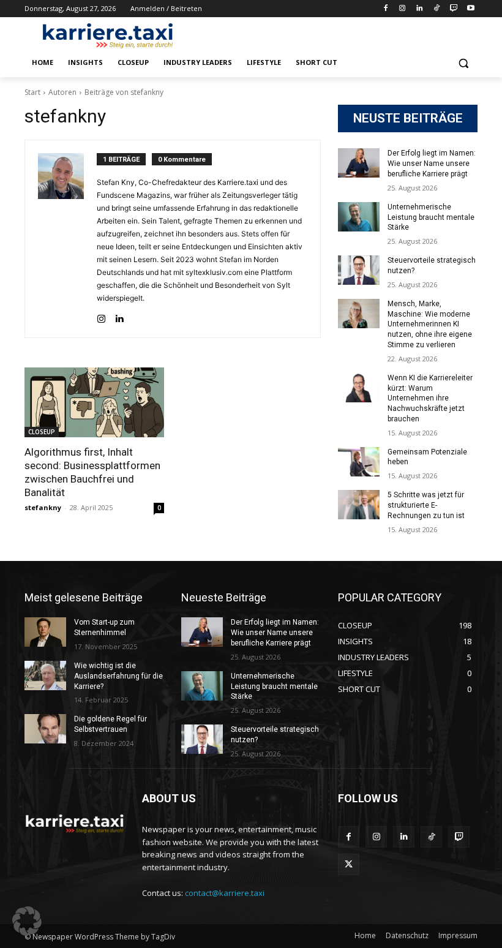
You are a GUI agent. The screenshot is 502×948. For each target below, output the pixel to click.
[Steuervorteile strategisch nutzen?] (359, 270)
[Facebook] (385, 9)
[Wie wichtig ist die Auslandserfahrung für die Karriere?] (45, 675)
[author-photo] (67, 239)
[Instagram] (402, 9)
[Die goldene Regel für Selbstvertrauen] (45, 728)
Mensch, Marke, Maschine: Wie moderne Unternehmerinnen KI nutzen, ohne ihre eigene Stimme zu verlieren (430, 324)
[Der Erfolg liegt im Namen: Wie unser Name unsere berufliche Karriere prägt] (359, 163)
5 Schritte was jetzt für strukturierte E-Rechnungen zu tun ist (426, 505)
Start (32, 92)
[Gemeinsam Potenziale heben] (359, 461)
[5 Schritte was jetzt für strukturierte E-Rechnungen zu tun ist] (359, 504)
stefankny (42, 507)
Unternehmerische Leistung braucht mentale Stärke (431, 217)
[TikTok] (437, 9)
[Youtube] (470, 9)
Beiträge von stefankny (123, 92)
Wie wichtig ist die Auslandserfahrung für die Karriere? (118, 676)
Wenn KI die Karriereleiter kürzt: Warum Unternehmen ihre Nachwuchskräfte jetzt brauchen (430, 398)
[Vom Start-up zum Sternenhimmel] (45, 632)
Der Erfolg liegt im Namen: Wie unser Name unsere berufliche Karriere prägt (432, 163)
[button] (463, 62)
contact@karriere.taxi (224, 892)
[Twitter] (348, 864)
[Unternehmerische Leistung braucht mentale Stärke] (359, 216)
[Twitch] (453, 9)
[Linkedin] (420, 9)
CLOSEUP (41, 431)
